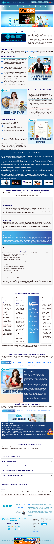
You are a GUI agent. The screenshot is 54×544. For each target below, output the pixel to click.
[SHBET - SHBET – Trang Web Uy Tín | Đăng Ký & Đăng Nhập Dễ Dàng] (6, 2)
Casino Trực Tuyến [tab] (6, 362)
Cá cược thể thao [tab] (29, 362)
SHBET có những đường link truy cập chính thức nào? (14, 484)
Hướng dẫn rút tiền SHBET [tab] (44, 410)
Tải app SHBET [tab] (20, 410)
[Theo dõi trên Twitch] (50, 519)
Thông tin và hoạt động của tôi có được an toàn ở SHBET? (15, 465)
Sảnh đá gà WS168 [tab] (31, 365)
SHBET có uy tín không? (7, 451)
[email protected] (36, 531)
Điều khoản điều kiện (6, 540)
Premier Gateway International (31, 51)
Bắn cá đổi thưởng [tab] (40, 362)
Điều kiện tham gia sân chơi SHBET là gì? (11, 456)
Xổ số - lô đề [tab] (21, 365)
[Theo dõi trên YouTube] (46, 519)
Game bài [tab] (49, 362)
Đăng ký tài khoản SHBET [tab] (9, 410)
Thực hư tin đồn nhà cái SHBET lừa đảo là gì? (12, 480)
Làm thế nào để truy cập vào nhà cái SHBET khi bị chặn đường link (17, 470)
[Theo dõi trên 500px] (48, 519)
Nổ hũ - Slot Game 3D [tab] (18, 362)
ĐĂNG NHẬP (34, 2)
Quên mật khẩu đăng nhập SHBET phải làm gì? (12, 475)
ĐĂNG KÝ (40, 2)
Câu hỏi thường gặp (47, 540)
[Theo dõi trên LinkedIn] (45, 519)
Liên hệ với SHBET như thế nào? (9, 461)
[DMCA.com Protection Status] (44, 524)
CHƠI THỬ (46, 2)
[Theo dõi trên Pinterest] (43, 519)
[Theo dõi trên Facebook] (41, 519)
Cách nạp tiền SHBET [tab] (30, 410)
